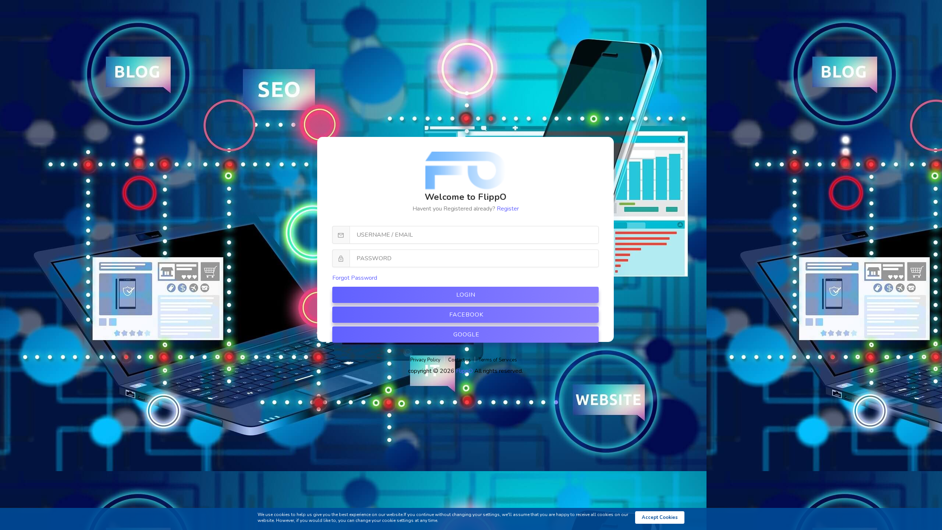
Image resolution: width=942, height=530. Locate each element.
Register (508, 209)
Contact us (459, 360)
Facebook (466, 315)
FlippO (465, 371)
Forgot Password (354, 278)
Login (465, 295)
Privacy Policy (425, 360)
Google (466, 335)
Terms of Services (498, 360)
